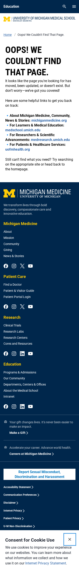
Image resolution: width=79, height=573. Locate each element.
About (8, 231)
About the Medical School (21, 390)
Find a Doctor (13, 284)
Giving (8, 250)
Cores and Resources (18, 343)
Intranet (9, 396)
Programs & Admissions (20, 372)
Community (11, 244)
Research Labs (14, 331)
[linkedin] (22, 354)
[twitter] (22, 266)
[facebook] (6, 266)
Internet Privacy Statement (45, 563)
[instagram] (14, 266)
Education (12, 364)
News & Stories (14, 256)
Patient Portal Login (17, 297)
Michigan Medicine (20, 223)
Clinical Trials (12, 325)
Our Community (14, 378)
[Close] (70, 539)
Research (12, 317)
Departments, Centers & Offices (25, 384)
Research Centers (15, 337)
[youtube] (30, 266)
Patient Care (15, 276)
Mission (9, 238)
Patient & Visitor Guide (19, 290)
